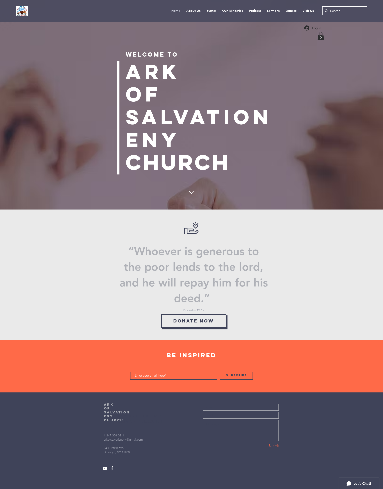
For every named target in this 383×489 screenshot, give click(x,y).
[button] (320, 36)
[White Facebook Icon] (112, 468)
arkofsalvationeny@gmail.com (123, 439)
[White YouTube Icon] (105, 468)
